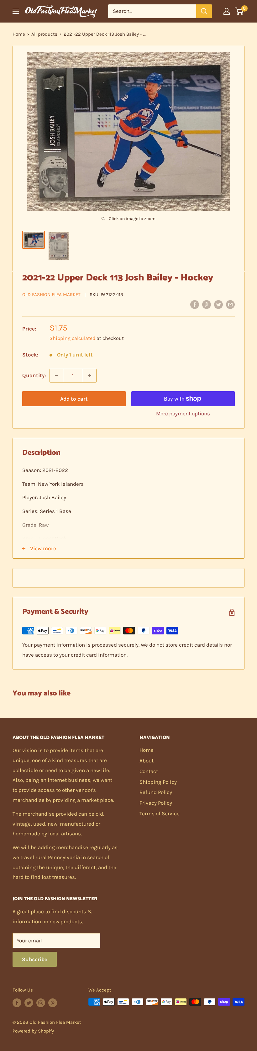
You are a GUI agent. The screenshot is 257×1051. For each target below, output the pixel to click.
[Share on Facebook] (194, 304)
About (146, 760)
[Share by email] (230, 304)
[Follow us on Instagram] (40, 1002)
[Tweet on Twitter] (218, 304)
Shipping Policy (158, 782)
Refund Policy (155, 792)
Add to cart (74, 399)
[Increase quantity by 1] (89, 375)
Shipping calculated (72, 338)
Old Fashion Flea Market (51, 294)
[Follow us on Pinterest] (52, 1002)
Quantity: (34, 375)
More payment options (183, 413)
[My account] (226, 11)
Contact (148, 771)
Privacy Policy (155, 803)
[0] (239, 11)
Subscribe (34, 959)
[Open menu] (16, 11)
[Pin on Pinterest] (206, 304)
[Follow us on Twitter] (28, 1002)
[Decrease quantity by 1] (56, 375)
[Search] (204, 11)
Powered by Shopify (33, 1031)
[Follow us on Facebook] (17, 1002)
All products (44, 34)
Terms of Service (159, 813)
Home (19, 34)
